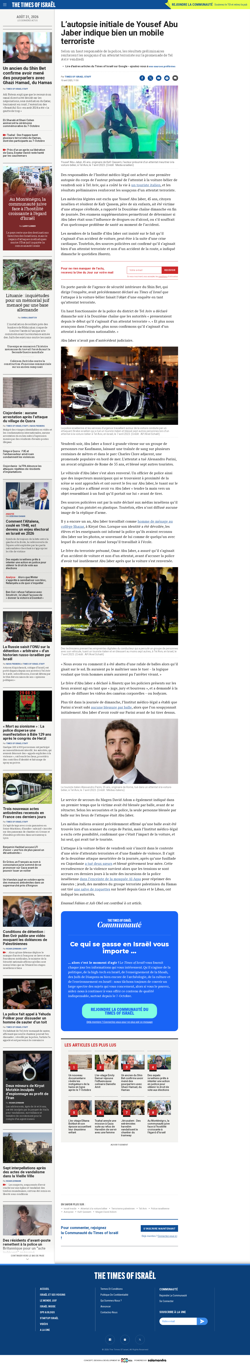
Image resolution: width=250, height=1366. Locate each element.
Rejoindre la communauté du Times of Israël (119, 1011)
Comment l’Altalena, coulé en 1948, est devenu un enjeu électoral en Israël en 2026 (27, 527)
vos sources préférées (162, 66)
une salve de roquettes (92, 889)
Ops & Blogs (47, 1312)
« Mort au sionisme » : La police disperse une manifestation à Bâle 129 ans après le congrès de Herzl (27, 732)
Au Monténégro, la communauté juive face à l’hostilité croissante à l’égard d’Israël (159, 1126)
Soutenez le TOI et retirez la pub (230, 4)
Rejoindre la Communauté (192, 4)
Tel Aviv (143, 1208)
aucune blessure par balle (111, 707)
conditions (163, 277)
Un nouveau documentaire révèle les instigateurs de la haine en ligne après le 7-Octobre (79, 1082)
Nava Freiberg (37, 426)
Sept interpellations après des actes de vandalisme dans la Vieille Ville (24, 1172)
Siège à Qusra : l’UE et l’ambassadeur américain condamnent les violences (19, 454)
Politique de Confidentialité (114, 1294)
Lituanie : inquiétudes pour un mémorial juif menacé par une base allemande (27, 303)
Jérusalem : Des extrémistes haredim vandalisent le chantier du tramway (131, 1128)
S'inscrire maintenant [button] (159, 1228)
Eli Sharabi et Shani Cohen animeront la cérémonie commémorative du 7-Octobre (21, 123)
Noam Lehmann (13, 949)
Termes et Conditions (111, 1288)
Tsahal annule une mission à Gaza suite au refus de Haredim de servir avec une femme (106, 1126)
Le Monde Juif (48, 1300)
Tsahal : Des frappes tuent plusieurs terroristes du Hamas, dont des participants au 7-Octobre (24, 138)
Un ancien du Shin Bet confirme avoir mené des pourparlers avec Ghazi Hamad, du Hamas (132, 1082)
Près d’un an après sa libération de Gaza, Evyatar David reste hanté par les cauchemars (24, 152)
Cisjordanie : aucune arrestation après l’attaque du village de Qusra (25, 417)
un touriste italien (146, 185)
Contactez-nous (108, 1312)
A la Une (45, 1329)
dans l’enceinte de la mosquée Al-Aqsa (110, 879)
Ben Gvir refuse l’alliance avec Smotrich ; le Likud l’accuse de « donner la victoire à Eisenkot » (25, 595)
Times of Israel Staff (78, 76)
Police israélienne (160, 1208)
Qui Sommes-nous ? (111, 1300)
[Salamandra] (157, 1360)
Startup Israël (49, 1318)
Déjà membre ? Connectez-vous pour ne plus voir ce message (120, 1021)
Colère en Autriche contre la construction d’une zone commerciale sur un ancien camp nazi (27, 364)
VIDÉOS (44, 1324)
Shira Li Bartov (29, 318)
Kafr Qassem (84, 1211)
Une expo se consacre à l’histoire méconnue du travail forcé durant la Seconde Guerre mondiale (27, 349)
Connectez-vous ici (167, 1235)
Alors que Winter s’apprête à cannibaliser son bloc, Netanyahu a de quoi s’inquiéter (26, 580)
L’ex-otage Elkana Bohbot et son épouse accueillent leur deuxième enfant (79, 1126)
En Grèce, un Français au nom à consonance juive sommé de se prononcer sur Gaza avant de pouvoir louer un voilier (22, 866)
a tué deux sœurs (98, 863)
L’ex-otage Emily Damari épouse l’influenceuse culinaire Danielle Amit (105, 1081)
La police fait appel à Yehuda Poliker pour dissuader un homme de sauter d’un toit (27, 1018)
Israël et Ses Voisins (52, 1294)
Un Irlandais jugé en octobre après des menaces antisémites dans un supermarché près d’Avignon (23, 882)
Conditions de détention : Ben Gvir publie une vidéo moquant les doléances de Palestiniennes (25, 937)
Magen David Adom (106, 1211)
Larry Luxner (29, 226)
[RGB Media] (127, 1360)
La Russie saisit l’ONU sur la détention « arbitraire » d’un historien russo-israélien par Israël (27, 653)
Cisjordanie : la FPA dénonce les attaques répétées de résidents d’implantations (22, 469)
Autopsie (68, 1211)
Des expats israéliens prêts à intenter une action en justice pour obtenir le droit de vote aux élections (159, 1082)
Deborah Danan (17, 516)
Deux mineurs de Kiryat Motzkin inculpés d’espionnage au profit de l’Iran (27, 1092)
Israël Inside (70, 1208)
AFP (25, 949)
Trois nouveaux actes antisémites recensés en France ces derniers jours (24, 813)
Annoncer (105, 1306)
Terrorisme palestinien (123, 1208)
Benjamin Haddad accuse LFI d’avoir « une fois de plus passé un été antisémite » (23, 850)
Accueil (44, 1288)
